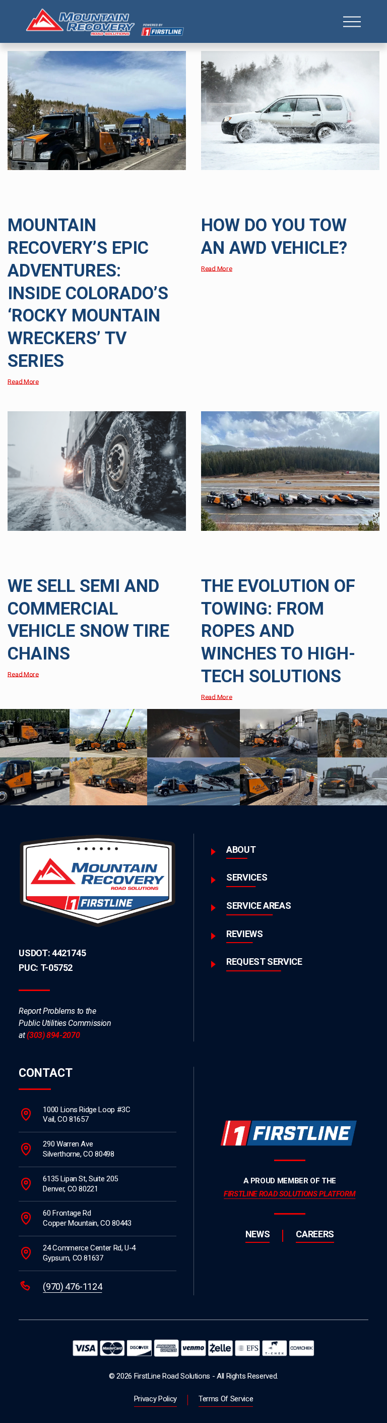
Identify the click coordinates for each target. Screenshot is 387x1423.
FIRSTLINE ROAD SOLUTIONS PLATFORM (289, 1193)
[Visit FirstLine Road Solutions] (290, 1132)
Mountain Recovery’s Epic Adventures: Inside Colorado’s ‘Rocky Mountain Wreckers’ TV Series (88, 293)
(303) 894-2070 (53, 1035)
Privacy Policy (155, 1398)
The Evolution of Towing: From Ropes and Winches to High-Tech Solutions (278, 631)
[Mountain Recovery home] (97, 881)
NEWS (257, 1234)
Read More (23, 381)
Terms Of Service (226, 1398)
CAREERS (315, 1234)
